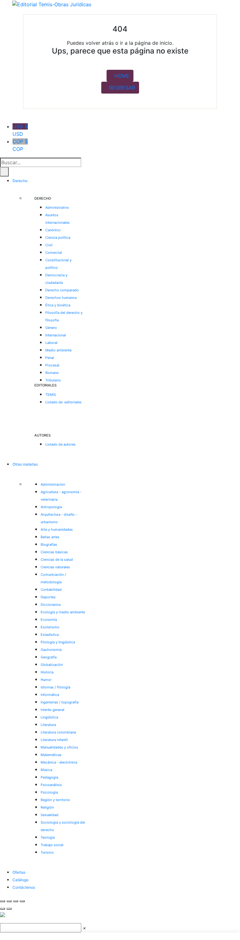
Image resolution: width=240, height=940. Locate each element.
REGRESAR (122, 87)
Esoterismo (50, 627)
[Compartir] (15, 901)
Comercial (53, 252)
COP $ (20, 145)
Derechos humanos (61, 297)
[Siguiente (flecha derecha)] (9, 909)
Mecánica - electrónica (59, 762)
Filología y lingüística (58, 642)
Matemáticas (51, 755)
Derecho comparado (62, 290)
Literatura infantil (54, 740)
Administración (53, 484)
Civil (48, 245)
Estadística (50, 634)
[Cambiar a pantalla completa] (9, 901)
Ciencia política (57, 237)
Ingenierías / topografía (59, 702)
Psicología (49, 792)
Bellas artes (50, 537)
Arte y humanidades (57, 529)
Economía (49, 619)
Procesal (52, 365)
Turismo (47, 852)
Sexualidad (49, 815)
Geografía (49, 657)
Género (51, 327)
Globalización (52, 664)
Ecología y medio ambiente (63, 612)
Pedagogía (49, 777)
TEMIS (50, 394)
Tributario (53, 380)
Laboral (51, 342)
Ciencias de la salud (57, 559)
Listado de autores (60, 444)
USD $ (20, 130)
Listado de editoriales (63, 402)
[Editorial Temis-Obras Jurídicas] (51, 4)
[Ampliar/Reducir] (2, 901)
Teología (48, 837)
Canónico (53, 230)
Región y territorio (55, 800)
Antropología (51, 507)
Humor (46, 679)
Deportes (48, 597)
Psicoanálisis (51, 785)
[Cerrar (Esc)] (22, 901)
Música (46, 770)
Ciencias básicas (54, 552)
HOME (121, 76)
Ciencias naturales (55, 567)
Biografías (49, 544)
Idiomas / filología (55, 687)
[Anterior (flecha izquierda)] (2, 909)
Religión (47, 807)
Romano (52, 372)
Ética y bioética (57, 305)
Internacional (55, 335)
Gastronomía (51, 649)
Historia (47, 672)
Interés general (52, 710)
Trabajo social (52, 845)
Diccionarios (51, 604)
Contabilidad (51, 589)
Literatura (48, 725)
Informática (50, 694)
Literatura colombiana (58, 732)
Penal (49, 357)
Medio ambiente (58, 350)
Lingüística (49, 717)
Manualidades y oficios (59, 747)
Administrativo (57, 207)
